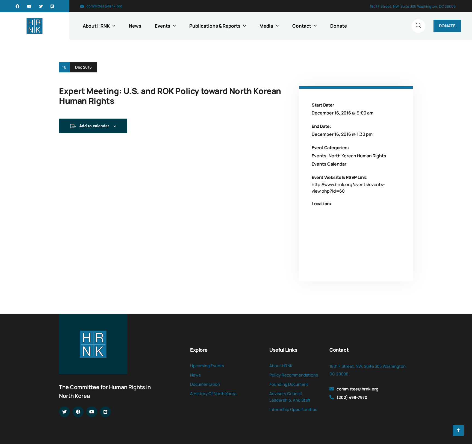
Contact (301, 26)
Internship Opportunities (293, 409)
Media (266, 26)
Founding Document (288, 384)
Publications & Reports (214, 26)
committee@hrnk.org (104, 6)
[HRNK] (34, 26)
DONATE (447, 26)
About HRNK (96, 26)
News (135, 26)
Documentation (205, 384)
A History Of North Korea (213, 393)
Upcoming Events (207, 366)
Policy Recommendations (293, 375)
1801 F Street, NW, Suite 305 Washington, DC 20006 (413, 6)
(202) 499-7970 (352, 397)
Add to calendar (94, 125)
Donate (338, 26)
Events (162, 26)
